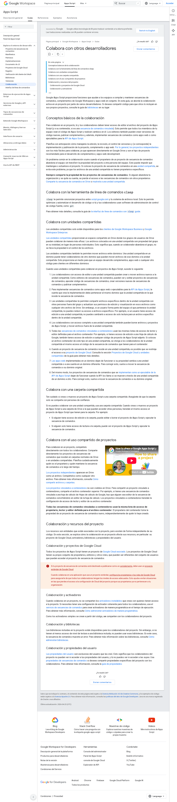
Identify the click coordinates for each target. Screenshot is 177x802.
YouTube (130, 765)
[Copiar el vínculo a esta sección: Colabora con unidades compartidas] (104, 222)
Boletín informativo (135, 756)
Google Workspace (70, 42)
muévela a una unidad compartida (109, 181)
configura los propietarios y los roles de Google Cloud (132, 575)
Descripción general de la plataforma (57, 751)
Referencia (43, 18)
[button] (16, 45)
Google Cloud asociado (114, 551)
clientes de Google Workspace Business (123, 229)
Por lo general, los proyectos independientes (136, 147)
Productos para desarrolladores (54, 756)
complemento (126, 566)
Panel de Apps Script (93, 756)
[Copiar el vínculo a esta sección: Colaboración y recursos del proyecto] (106, 524)
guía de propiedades (112, 664)
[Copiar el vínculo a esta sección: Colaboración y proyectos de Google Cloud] (104, 546)
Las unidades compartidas (59, 238)
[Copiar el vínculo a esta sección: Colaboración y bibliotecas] (82, 624)
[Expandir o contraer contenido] (63, 62)
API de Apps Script (74, 138)
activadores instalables (110, 601)
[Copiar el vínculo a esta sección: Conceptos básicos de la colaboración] (107, 118)
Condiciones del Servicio (51, 769)
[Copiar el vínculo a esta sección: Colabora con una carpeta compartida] (106, 390)
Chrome (87, 780)
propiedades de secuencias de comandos (66, 660)
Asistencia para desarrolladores (54, 765)
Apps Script (69, 3)
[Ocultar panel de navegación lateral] (33, 797)
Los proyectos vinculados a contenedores (66, 488)
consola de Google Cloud (94, 760)
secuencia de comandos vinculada (96, 128)
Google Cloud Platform (119, 780)
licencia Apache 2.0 (62, 697)
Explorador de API (91, 765)
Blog (128, 751)
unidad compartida (146, 166)
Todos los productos (80, 785)
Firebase (100, 780)
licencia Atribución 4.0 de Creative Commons (120, 694)
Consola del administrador (95, 751)
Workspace (27, 3)
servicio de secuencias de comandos (64, 607)
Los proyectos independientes (61, 472)
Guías (30, 18)
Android (75, 780)
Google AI (139, 780)
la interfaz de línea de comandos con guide (115, 211)
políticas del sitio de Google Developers (122, 697)
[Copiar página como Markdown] (58, 54)
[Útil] (152, 42)
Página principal (51, 3)
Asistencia (72, 18)
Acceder (170, 3)
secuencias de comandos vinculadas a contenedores (87, 331)
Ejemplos (57, 18)
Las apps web (58, 361)
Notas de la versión (49, 760)
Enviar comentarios (146, 49)
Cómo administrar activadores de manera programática (111, 611)
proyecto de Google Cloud (78, 352)
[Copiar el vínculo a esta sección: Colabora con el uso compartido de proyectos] (119, 440)
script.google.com (100, 199)
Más (82, 3)
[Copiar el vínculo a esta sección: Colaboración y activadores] (83, 595)
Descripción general (12, 18)
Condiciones (46, 796)
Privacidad (58, 796)
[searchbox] (18, 26)
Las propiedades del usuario (60, 654)
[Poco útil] (156, 42)
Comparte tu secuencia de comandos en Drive (68, 181)
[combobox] (127, 3)
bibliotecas (93, 107)
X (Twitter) (131, 760)
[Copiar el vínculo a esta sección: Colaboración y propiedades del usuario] (99, 648)
